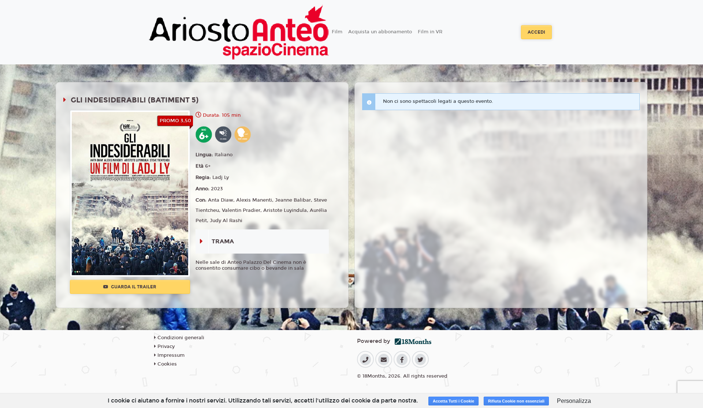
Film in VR (430, 32)
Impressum (170, 355)
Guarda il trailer (133, 286)
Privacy (165, 346)
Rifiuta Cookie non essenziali (516, 401)
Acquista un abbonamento (380, 32)
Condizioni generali (180, 338)
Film (337, 32)
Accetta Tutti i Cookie (453, 401)
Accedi (536, 32)
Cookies (166, 364)
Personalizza (574, 401)
